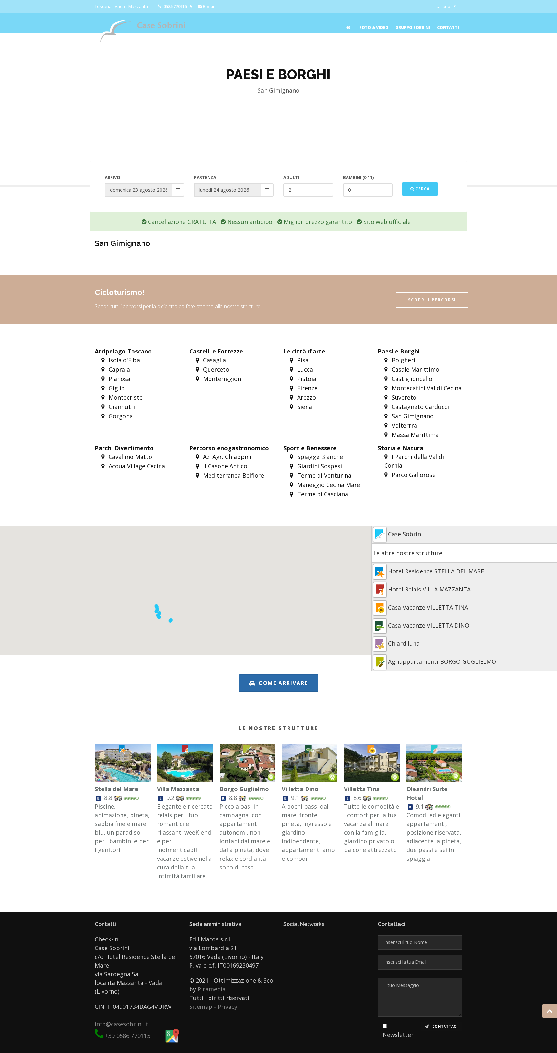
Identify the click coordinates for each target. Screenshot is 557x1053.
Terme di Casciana (322, 494)
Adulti (291, 177)
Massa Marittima (414, 435)
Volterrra (403, 425)
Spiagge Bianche (319, 457)
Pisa (302, 360)
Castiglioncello (411, 378)
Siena (304, 407)
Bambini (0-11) (358, 177)
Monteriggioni (222, 378)
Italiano (443, 6)
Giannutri (121, 407)
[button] (156, 611)
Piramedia (212, 989)
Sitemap (200, 1006)
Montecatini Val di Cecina (426, 388)
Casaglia (213, 360)
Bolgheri (402, 360)
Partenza (205, 177)
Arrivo (112, 177)
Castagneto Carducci (419, 407)
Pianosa (118, 378)
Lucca (304, 369)
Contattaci (444, 1026)
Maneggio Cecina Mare (328, 485)
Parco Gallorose (412, 475)
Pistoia (306, 378)
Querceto (215, 369)
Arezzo (306, 397)
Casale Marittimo (414, 369)
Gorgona (120, 416)
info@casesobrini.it (121, 1024)
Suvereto (403, 397)
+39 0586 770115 (127, 1035)
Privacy (227, 1006)
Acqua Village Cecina (136, 466)
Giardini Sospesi (319, 466)
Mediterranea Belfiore (232, 475)
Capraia (118, 369)
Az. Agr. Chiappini (226, 457)
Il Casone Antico (224, 466)
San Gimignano (412, 416)
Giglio (116, 388)
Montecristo (125, 397)
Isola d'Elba (123, 360)
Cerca (422, 189)
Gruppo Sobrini (413, 27)
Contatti (448, 27)
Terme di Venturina (323, 475)
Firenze (307, 388)
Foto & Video (373, 27)
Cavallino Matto (129, 457)
